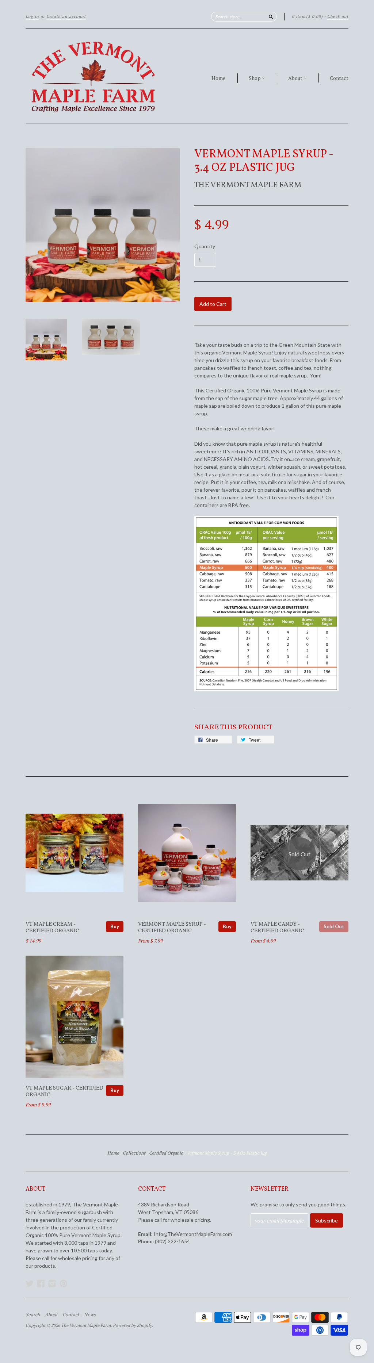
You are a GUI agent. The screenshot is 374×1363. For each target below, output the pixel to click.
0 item (307, 16)
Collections (134, 1153)
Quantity (204, 246)
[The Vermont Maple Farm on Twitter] (30, 1283)
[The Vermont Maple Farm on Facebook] (41, 1283)
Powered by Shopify (132, 1325)
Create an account (66, 16)
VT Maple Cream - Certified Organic (52, 928)
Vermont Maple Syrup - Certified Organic (172, 928)
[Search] (271, 16)
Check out (337, 16)
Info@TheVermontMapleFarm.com (193, 1234)
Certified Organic (166, 1153)
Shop (255, 77)
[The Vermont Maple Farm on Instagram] (52, 1283)
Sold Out (334, 926)
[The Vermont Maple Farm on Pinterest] (64, 1283)
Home (218, 77)
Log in (32, 16)
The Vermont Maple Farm (247, 185)
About (296, 77)
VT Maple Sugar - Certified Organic (64, 1091)
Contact (339, 77)
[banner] (93, 76)
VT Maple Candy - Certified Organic (277, 928)
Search (33, 1314)
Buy (114, 926)
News (90, 1314)
